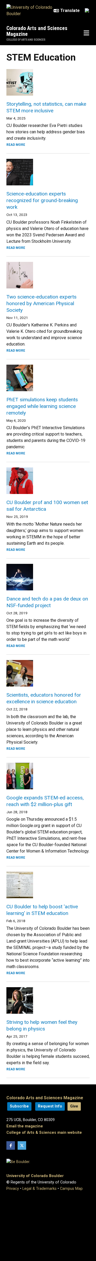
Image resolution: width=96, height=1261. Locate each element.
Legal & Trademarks (39, 1188)
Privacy (12, 1188)
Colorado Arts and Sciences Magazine (36, 31)
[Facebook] (10, 1145)
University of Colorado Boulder (35, 1176)
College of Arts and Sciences (25, 39)
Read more (15, 145)
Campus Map (71, 1188)
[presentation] (48, 82)
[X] (22, 1145)
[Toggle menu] (86, 33)
